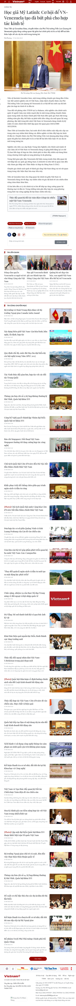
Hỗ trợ (64, 975)
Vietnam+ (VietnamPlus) (19, 1)
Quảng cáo (59, 979)
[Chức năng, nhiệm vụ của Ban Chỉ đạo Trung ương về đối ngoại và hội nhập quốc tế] (61, 598)
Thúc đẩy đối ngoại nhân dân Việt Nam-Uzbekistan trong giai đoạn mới (22, 659)
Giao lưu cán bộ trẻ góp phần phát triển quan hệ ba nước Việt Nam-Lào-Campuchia (26, 551)
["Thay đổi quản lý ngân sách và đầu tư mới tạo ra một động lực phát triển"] (61, 577)
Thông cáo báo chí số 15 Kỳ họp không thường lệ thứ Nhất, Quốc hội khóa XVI (25, 397)
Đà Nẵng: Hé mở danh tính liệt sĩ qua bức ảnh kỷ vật (24, 616)
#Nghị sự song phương (16, 228)
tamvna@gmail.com (42, 990)
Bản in (19, 235)
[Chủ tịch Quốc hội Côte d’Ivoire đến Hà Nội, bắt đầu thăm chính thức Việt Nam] (61, 469)
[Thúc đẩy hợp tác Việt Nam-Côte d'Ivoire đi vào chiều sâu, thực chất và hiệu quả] (61, 706)
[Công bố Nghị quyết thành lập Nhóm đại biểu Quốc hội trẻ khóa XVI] (61, 423)
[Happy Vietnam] (16, 969)
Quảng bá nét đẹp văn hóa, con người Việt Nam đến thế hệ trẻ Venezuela (60, 275)
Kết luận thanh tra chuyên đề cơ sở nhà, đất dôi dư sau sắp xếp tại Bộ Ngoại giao (25, 919)
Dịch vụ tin (51, 979)
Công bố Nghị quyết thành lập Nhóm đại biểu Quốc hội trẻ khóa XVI (24, 419)
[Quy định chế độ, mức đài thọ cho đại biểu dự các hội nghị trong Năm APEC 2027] (61, 358)
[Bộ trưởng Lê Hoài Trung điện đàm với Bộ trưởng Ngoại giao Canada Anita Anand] (61, 315)
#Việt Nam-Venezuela (15, 223)
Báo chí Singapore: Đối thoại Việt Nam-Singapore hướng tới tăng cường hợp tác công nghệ (24, 442)
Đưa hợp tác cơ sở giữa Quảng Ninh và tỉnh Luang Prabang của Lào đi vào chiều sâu (23, 530)
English (37, 1)
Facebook (9, 235)
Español (48, 1)
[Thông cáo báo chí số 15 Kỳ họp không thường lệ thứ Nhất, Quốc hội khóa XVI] (61, 402)
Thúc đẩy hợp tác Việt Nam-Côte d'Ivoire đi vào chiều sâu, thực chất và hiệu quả (25, 702)
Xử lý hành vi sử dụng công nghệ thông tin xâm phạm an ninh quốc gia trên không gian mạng (25, 745)
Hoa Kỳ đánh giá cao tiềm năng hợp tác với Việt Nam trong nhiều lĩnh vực (25, 812)
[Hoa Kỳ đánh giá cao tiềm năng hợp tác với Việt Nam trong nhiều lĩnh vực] (61, 816)
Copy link (24, 235)
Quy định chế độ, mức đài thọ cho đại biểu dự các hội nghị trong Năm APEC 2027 (25, 354)
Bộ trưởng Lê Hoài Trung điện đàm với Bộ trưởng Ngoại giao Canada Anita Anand (23, 311)
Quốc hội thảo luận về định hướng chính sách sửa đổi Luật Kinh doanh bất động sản (26, 681)
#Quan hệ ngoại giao (45, 223)
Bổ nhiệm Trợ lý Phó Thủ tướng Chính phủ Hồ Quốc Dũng (25, 940)
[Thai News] (7, 969)
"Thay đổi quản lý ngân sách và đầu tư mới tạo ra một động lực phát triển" (24, 573)
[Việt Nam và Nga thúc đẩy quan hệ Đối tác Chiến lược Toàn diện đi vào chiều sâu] (61, 794)
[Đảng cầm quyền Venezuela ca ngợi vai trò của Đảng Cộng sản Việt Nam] (15, 262)
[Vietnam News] (44, 969)
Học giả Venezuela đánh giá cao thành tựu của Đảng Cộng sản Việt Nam (38, 275)
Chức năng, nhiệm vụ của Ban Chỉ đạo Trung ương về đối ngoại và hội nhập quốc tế (24, 594)
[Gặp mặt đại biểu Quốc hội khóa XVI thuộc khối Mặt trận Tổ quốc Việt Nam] (61, 838)
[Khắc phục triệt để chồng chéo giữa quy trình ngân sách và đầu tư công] (61, 491)
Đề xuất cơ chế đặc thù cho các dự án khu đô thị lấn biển (25, 897)
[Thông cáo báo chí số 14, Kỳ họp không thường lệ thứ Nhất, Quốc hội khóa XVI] (61, 881)
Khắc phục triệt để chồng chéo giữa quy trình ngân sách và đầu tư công (25, 487)
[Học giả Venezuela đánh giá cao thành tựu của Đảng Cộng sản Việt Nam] (38, 262)
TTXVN (44, 979)
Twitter (14, 235)
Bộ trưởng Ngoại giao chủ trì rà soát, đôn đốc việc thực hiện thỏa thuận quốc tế (24, 855)
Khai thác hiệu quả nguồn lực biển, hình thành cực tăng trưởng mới (25, 637)
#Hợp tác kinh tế (30, 223)
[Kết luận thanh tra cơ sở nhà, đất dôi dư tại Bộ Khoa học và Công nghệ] (61, 771)
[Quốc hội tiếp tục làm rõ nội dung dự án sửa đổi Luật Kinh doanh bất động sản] (61, 728)
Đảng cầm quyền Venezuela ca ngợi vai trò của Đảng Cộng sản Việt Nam (15, 276)
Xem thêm (38, 959)
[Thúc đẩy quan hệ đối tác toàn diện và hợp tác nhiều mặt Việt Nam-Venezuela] (62, 200)
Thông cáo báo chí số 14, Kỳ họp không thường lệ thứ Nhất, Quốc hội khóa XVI (25, 877)
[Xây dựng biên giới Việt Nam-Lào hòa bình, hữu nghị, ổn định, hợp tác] (61, 337)
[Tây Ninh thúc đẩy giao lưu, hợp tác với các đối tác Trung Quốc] (61, 380)
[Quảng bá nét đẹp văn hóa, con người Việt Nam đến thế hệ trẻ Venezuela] (61, 262)
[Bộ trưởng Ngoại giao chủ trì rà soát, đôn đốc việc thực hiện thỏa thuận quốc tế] (61, 859)
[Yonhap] (30, 969)
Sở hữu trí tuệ (40, 975)
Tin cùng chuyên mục (17, 305)
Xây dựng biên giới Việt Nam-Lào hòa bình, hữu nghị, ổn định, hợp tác (25, 333)
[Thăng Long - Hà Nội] (63, 2)
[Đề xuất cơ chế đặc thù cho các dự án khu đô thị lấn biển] (61, 901)
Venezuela (31, 228)
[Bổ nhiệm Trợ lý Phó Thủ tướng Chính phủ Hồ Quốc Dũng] (61, 944)
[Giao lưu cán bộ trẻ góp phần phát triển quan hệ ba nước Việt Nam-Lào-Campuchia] (61, 555)
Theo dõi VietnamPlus (50, 235)
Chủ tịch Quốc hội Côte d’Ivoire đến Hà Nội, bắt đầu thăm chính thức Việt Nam (26, 465)
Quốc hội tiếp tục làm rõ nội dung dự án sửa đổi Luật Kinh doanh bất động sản (25, 724)
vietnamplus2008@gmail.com (49, 995)
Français (42, 1)
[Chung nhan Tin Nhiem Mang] (19, 999)
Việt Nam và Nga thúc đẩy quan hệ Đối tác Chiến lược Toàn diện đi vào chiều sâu (23, 790)
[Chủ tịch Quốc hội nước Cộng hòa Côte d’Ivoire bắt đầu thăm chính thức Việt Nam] (61, 512)
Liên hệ (66, 979)
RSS (59, 975)
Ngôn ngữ (71, 975)
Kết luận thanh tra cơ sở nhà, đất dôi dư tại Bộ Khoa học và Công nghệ (25, 767)
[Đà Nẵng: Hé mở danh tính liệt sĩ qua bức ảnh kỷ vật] (61, 620)
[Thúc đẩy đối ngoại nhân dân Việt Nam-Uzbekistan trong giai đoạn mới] (61, 663)
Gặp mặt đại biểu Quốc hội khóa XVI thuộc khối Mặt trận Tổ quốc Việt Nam (24, 833)
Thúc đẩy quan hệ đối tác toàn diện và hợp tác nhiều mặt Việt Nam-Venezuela (32, 199)
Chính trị (8, 7)
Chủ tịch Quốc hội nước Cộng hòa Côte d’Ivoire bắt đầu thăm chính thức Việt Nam (25, 508)
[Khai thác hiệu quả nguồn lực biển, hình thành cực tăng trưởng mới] (61, 641)
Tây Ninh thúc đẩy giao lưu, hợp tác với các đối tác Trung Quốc (25, 376)
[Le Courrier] (58, 969)
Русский (58, 1)
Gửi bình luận (61, 242)
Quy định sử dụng (51, 975)
